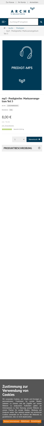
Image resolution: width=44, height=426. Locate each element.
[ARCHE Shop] (22, 11)
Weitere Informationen (11, 421)
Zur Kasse (10, 2)
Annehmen (36, 421)
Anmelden (34, 2)
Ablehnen (25, 421)
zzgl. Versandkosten (8, 126)
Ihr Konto (22, 2)
